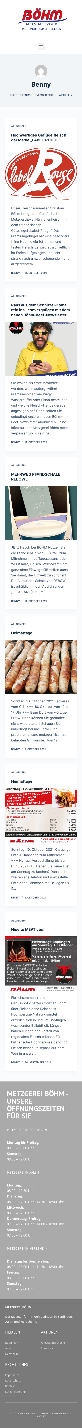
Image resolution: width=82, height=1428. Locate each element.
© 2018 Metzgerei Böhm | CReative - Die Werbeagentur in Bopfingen (41, 1414)
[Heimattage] (41, 667)
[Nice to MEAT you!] (41, 963)
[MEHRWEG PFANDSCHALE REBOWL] (41, 513)
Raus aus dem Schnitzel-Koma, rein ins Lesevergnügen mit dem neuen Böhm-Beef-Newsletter (40, 310)
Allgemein (18, 126)
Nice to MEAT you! (28, 929)
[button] (41, 46)
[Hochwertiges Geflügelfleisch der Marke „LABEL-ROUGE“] (41, 174)
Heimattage (21, 633)
